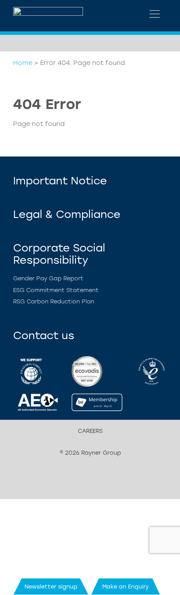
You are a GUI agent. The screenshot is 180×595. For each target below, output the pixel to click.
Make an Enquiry (125, 586)
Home (22, 63)
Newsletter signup (50, 586)
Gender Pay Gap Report (48, 278)
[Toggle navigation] (154, 14)
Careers (90, 431)
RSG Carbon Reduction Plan (53, 301)
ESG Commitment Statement (56, 290)
